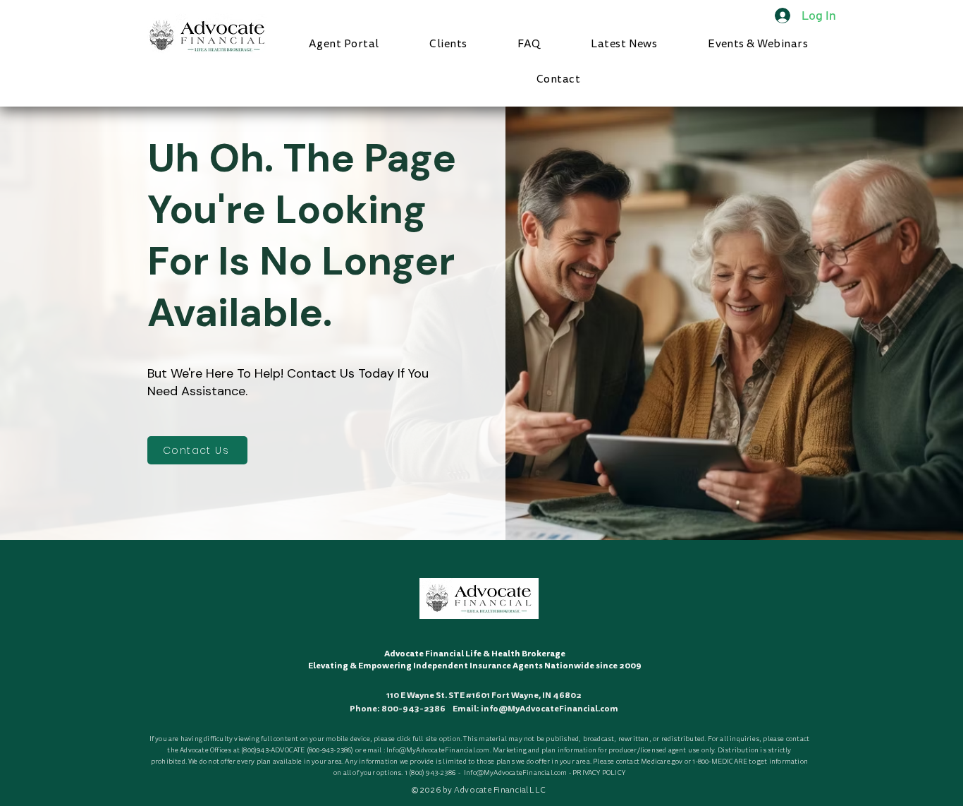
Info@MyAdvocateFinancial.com (438, 750)
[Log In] (775, 15)
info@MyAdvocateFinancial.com (549, 708)
